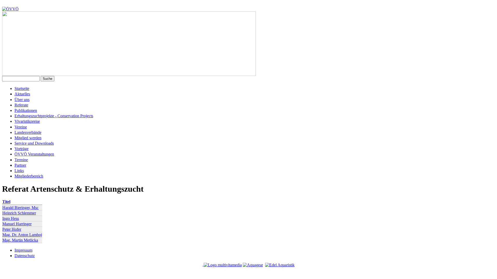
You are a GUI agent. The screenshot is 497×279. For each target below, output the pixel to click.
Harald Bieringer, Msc (20, 207)
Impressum (23, 250)
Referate (21, 105)
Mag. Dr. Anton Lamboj (22, 235)
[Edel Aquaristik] (280, 264)
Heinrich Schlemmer (19, 213)
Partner (20, 165)
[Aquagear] (253, 264)
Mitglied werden (27, 138)
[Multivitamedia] (223, 264)
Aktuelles (22, 94)
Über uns (22, 99)
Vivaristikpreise (27, 121)
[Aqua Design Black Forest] (203, 264)
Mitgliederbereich (28, 176)
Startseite (21, 88)
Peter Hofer (11, 229)
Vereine (20, 127)
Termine (21, 160)
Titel (6, 201)
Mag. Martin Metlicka (20, 240)
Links (19, 170)
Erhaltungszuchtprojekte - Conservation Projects (53, 116)
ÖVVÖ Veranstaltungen (34, 154)
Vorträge (21, 148)
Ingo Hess (10, 218)
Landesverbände (27, 132)
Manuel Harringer (17, 224)
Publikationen (25, 110)
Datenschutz (24, 255)
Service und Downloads (34, 143)
